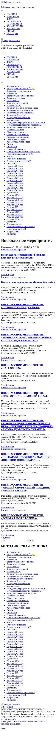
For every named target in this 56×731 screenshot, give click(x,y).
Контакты (11, 234)
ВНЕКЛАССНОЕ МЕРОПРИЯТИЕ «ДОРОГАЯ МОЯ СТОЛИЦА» (22, 517)
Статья (10, 144)
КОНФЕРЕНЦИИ (15, 26)
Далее (7, 538)
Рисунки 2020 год (15, 205)
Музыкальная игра (15, 130)
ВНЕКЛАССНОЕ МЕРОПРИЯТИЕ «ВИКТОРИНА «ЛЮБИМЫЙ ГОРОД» (24, 394)
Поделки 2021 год (15, 178)
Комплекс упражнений (17, 103)
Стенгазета (12, 146)
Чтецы (10, 156)
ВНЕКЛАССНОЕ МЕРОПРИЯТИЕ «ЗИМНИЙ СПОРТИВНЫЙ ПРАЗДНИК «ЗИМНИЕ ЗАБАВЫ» (25, 487)
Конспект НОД (14, 105)
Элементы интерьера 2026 (19, 161)
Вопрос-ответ (13, 231)
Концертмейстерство (16, 115)
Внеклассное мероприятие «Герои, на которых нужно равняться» (23, 256)
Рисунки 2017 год (15, 197)
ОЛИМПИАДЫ (14, 21)
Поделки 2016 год (15, 166)
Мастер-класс (13, 120)
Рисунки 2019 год (15, 202)
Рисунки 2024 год (15, 214)
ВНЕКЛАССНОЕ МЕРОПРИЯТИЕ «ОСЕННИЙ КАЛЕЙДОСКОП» (22, 306)
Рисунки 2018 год (15, 200)
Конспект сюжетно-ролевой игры (22, 108)
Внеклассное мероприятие (19, 91)
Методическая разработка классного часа (26, 122)
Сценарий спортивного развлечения (23, 151)
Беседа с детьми (14, 86)
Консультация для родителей (20, 113)
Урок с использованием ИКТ (20, 154)
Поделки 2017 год (15, 168)
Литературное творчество (18, 117)
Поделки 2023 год (15, 183)
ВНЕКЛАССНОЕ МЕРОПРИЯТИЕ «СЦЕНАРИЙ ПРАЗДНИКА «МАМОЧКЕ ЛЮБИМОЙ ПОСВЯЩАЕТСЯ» (26, 457)
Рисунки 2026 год (15, 219)
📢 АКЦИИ (12, 33)
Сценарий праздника (16, 149)
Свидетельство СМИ (16, 229)
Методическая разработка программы (24, 125)
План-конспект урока (16, 139)
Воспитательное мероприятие (20, 96)
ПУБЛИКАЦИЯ (14, 24)
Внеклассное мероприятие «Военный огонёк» (28, 282)
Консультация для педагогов (20, 110)
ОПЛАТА (11, 31)
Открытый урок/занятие (18, 134)
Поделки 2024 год (15, 185)
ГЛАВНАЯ (12, 14)
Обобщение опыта (15, 132)
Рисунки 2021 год (15, 207)
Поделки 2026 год (15, 190)
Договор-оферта (14, 224)
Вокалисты (12, 93)
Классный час (13, 100)
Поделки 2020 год (15, 176)
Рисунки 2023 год (15, 212)
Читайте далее (7, 274)
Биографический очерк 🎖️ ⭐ (21, 88)
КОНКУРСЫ (13, 16)
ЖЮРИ (10, 19)
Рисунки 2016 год (15, 195)
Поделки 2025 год (15, 188)
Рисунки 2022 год (15, 209)
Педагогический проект (18, 137)
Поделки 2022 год (15, 180)
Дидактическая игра (16, 98)
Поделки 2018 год (15, 171)
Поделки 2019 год (15, 173)
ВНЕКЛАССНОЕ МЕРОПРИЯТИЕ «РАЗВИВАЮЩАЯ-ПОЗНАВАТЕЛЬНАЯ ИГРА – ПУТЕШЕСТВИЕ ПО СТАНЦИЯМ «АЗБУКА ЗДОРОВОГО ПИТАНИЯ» (27, 425)
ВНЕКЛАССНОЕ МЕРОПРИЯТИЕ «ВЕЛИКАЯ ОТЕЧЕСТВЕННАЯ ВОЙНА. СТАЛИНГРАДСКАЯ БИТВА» (26, 337)
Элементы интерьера (16, 159)
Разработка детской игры (18, 142)
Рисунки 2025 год (15, 217)
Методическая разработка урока (21, 127)
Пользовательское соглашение (21, 226)
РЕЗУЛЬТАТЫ (13, 28)
